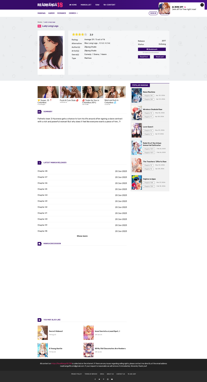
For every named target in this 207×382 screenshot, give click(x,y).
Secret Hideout (56, 331)
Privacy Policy (76, 374)
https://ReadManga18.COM (61, 364)
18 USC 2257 (132, 374)
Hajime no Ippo (149, 179)
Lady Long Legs (49, 22)
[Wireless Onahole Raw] (137, 113)
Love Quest (148, 127)
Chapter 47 (42, 177)
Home (40, 22)
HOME (74, 5)
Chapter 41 (42, 213)
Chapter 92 (148, 113)
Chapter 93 (148, 165)
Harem (51, 13)
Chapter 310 (148, 95)
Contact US (120, 374)
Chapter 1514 (148, 186)
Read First (144, 57)
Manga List (86, 5)
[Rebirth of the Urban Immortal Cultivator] (137, 147)
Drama (96, 54)
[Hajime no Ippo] (137, 182)
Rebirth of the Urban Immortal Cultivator (152, 144)
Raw (97, 5)
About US (110, 374)
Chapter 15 (148, 130)
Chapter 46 (42, 183)
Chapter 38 (42, 231)
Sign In (153, 13)
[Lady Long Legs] (51, 68)
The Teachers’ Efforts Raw (154, 162)
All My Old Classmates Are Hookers (110, 348)
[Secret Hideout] (43, 332)
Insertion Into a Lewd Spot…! (107, 331)
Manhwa (41, 13)
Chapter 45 (42, 189)
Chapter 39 (42, 225)
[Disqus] (82, 282)
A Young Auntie (55, 348)
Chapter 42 (42, 207)
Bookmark (152, 49)
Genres (72, 13)
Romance (61, 13)
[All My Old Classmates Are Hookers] (88, 350)
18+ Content (109, 5)
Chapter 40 (42, 219)
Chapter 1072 (148, 152)
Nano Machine (149, 92)
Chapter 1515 (148, 182)
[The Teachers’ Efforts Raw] (137, 165)
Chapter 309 (148, 99)
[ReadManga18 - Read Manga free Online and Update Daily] (50, 6)
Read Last (160, 57)
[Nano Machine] (137, 95)
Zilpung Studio (90, 47)
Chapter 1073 (148, 149)
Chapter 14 (148, 134)
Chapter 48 (42, 171)
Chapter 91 (148, 117)
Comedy (87, 54)
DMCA (102, 374)
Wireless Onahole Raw (152, 109)
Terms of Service (91, 374)
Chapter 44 (42, 195)
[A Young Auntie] (43, 350)
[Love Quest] (137, 130)
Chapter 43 (42, 201)
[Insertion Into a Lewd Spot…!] (88, 332)
